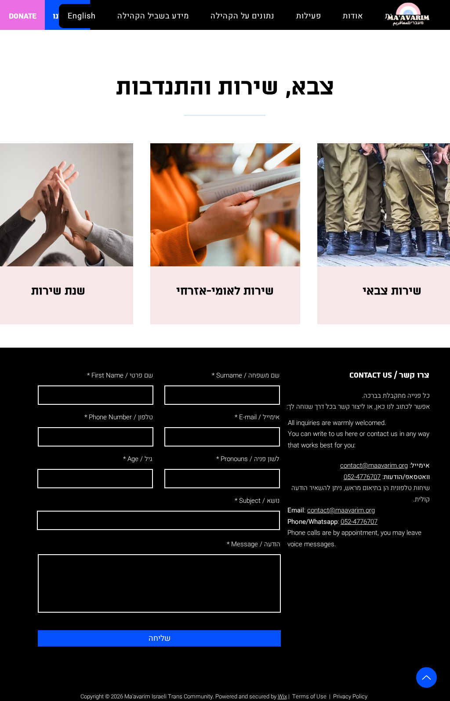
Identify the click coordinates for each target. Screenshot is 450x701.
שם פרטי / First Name (122, 375)
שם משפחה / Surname (247, 375)
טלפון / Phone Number (121, 417)
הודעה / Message (255, 544)
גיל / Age (139, 459)
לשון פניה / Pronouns (250, 459)
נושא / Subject (259, 501)
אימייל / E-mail (259, 417)
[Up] (426, 677)
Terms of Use (309, 696)
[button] (353, 16)
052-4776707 (362, 477)
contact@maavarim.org (374, 465)
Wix (282, 696)
